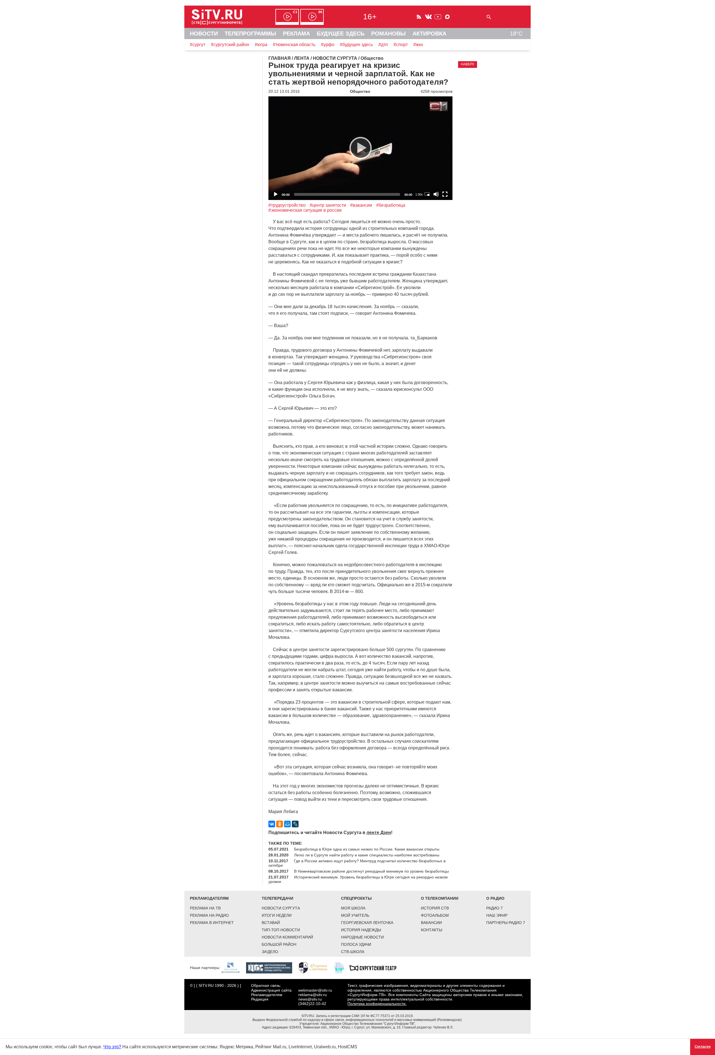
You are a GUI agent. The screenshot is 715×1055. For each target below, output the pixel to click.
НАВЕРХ (467, 64)
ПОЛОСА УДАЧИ (356, 944)
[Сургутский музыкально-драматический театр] (375, 967)
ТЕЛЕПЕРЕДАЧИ (277, 898)
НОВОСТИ (204, 33)
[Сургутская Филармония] (233, 967)
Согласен (703, 1047)
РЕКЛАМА (296, 33)
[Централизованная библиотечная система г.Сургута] (272, 967)
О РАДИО (495, 898)
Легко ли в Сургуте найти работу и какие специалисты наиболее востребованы (366, 855)
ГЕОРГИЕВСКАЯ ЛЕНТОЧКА (367, 922)
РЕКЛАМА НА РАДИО (209, 915)
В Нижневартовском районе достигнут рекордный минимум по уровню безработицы (371, 871)
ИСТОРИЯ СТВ (435, 908)
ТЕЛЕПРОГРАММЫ (250, 33)
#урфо (327, 44)
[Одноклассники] (279, 824)
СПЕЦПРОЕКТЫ (356, 898)
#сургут (197, 44)
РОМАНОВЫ (388, 33)
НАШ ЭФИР (496, 915)
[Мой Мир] (287, 824)
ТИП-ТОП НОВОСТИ (281, 930)
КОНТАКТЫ (431, 930)
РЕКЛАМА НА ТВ (205, 908)
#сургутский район (230, 44)
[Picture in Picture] (427, 194)
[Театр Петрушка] (341, 967)
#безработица (390, 205)
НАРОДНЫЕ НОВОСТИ (362, 937)
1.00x (419, 194)
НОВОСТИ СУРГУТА (281, 908)
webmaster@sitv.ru (315, 990)
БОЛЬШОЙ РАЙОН (279, 944)
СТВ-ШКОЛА (352, 951)
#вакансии (361, 205)
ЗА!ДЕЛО (270, 951)
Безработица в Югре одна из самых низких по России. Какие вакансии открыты (366, 849)
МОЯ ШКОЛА (353, 908)
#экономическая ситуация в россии (305, 210)
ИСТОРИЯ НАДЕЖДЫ (361, 930)
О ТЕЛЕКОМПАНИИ (439, 898)
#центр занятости (328, 205)
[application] (360, 148)
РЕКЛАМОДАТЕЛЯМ (209, 898)
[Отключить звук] (435, 194)
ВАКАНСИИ (431, 922)
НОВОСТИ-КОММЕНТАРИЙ (287, 937)
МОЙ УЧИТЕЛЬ (355, 915)
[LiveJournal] (295, 824)
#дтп (383, 44)
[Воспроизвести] (360, 148)
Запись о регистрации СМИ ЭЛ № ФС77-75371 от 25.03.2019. (365, 1016)
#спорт (401, 44)
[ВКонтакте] (271, 824)
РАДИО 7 (494, 908)
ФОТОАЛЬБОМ (435, 915)
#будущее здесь (356, 44)
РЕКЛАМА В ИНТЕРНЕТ (212, 922)
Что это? (112, 1046)
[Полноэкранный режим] (444, 194)
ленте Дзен (378, 832)
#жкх (418, 44)
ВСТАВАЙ (271, 922)
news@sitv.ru (310, 999)
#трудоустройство (287, 205)
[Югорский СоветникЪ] (316, 967)
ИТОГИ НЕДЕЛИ (277, 915)
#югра (261, 44)
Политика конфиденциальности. (377, 1003)
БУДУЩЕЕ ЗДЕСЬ (340, 33)
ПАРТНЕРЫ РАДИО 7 (505, 922)
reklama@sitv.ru (312, 994)
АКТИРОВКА (429, 33)
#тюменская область (294, 44)
